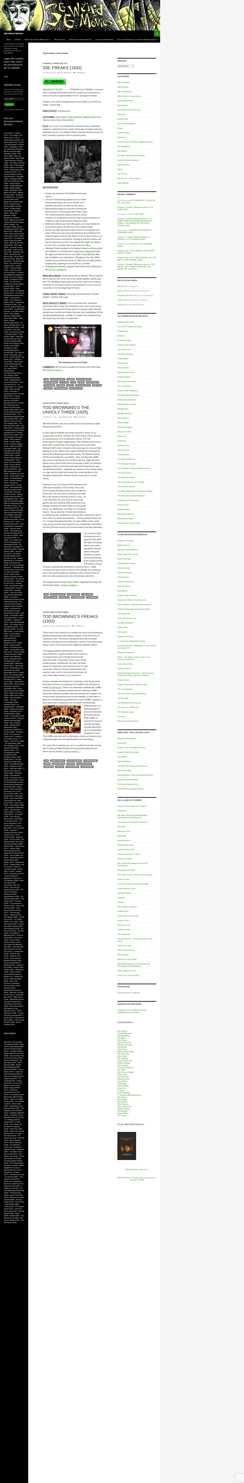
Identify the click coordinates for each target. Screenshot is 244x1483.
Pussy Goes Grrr (124, 925)
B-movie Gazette (124, 340)
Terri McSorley (123, 1077)
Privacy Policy (60, 39)
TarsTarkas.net (123, 455)
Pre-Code (97, 385)
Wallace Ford (89, 117)
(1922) (10, 704)
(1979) (9, 862)
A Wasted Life (122, 331)
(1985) (18, 256)
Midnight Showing (124, 413)
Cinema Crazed (123, 568)
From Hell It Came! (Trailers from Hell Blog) (134, 875)
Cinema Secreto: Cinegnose (128, 993)
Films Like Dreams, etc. (126, 618)
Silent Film (64, 597)
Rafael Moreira (123, 1079)
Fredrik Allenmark (124, 1033)
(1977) (10, 403)
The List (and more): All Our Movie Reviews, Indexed (137, 39)
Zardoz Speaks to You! (126, 971)
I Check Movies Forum (126, 888)
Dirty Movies (122, 591)
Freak (81, 382)
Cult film (64, 382)
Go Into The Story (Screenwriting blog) (132, 884)
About (8, 39)
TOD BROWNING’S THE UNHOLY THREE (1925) (66, 409)
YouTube (121, 305)
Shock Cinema (123, 450)
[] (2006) (13, 542)
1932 (46, 379)
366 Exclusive (122, 87)
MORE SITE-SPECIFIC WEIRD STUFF (37, 39)
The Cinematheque (125, 689)
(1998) (13, 437)
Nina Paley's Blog (124, 770)
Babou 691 (121, 836)
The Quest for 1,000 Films (128, 707)
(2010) (14, 949)
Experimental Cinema (126, 372)
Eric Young (121, 1116)
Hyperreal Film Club (125, 636)
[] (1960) (13, 510)
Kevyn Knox (122, 1074)
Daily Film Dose (123, 586)
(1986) (14, 476)
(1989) (14, 307)
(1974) (9, 835)
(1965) (17, 741)
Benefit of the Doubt (125, 845)
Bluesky (120, 286)
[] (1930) (14, 240)
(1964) (11, 375)
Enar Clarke (122, 1040)
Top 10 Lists (122, 174)
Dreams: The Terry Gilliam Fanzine (131, 748)
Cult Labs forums (124, 349)
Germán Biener (123, 1036)
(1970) (15, 270)
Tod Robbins (92, 597)
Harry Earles (61, 117)
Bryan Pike (121, 1088)
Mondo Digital (122, 423)
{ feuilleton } (122, 811)
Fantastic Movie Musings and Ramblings (133, 609)
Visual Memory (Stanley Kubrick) (130, 789)
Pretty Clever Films (125, 664)
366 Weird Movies (13, 33)
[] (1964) (12, 611)
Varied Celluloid (123, 509)
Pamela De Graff (124, 1042)
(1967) (17, 220)
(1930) (16, 592)
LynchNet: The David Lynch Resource (132, 766)
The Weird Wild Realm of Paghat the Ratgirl (134, 491)
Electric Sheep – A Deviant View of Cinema (134, 604)
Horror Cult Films (124, 386)
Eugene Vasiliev (123, 1109)
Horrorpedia (122, 632)
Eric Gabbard (122, 1058)
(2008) (9, 259)
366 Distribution (123, 82)
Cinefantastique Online (126, 563)
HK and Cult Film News (126, 381)
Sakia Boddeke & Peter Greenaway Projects (135, 775)
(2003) (14, 311)
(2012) (17, 234)
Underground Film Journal (128, 500)
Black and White (84, 379)
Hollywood (49, 385)
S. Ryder (120, 1090)
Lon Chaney (87, 594)
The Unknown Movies (126, 487)
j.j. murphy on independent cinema (131, 641)
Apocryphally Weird (125, 101)
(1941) (11, 499)
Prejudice (49, 767)
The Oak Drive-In (124, 473)
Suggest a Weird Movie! (104, 39)
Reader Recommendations (128, 160)
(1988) (20, 158)
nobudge (121, 898)
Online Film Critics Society (127, 916)
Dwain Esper (79, 251)
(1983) (16, 798)
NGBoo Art (121, 436)
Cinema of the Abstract (126, 345)
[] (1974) (13, 1074)
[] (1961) (14, 599)
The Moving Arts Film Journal (129, 703)
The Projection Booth (125, 477)
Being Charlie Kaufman (126, 738)
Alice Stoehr (122, 1100)
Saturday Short (123, 165)
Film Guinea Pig (123, 614)
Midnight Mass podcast (126, 404)
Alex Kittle (121, 827)
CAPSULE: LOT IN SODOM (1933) (131, 239)
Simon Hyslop (122, 1065)
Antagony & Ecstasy (125, 540)
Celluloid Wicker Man (125, 850)
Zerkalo (17, 1140)
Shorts (120, 169)
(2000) (10, 640)
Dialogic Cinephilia (124, 859)
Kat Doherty (122, 1047)
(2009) (9, 177)
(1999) (16, 446)
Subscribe (9, 104)
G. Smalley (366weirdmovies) (129, 1095)
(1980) (17, 170)
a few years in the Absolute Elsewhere (132, 822)
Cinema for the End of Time (128, 854)
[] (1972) (12, 851)
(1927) (16, 659)
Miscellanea (122, 151)
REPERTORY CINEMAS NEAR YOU (80, 39)
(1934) (11, 229)
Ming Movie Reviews (125, 652)
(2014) (9, 759)
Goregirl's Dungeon (125, 623)
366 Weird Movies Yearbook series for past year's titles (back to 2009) (137, 1179)
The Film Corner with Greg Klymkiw (131, 694)
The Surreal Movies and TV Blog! (130, 482)
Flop (73, 382)
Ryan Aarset (122, 1031)
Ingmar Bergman (124, 761)
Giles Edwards (123, 1054)
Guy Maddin (122, 757)
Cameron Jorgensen (125, 1068)
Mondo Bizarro (123, 418)
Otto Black (121, 1038)
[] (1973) (14, 570)
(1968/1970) (13, 730)
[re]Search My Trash (125, 322)
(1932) (8, 455)
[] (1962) (14, 416)
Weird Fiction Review (125, 950)
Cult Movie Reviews (125, 354)
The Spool (121, 716)
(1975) (9, 1206)
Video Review (122, 183)
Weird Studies (123, 955)
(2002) (16, 147)
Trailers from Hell (124, 946)
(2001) (9, 272)
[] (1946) (12, 206)
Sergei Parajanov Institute (127, 780)
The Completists (124, 934)
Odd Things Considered (127, 907)
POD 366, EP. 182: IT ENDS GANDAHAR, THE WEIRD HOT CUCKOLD (136, 266)
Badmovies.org (123, 545)
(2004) (8, 133)
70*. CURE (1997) (137, 214)
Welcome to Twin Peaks (127, 959)
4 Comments (80, 73)
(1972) (13, 364)
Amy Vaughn (122, 1111)
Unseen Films (122, 505)
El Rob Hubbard (123, 1063)
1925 (46, 594)
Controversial (51, 382)
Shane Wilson (122, 1113)
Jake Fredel (122, 1056)
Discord (120, 291)
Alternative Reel (123, 831)
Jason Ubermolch (124, 1106)
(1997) (11, 627)
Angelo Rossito (57, 379)
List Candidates (123, 146)
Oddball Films (122, 911)
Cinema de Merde (124, 572)
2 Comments (81, 417)
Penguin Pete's (123, 920)
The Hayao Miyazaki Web (127, 784)
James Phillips (123, 1086)
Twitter (120, 300)
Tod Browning (64, 111)
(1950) (10, 718)
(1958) (9, 970)
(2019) (13, 1126)
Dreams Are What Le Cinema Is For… (132, 600)
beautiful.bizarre (123, 840)
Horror (61, 385)
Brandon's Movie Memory (127, 550)
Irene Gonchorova (124, 1061)
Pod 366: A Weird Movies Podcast (130, 156)
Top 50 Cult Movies (57, 270)
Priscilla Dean (51, 597)
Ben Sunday (122, 1102)
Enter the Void (123, 368)
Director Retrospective (126, 124)
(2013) (15, 398)
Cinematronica (123, 577)
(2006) (12, 556)
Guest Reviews (123, 133)
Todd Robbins (87, 767)
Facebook (121, 295)
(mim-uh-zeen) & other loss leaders (131, 806)
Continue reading (54, 370)
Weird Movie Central (125, 514)
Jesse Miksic (122, 1081)
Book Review (122, 105)
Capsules (121, 114)
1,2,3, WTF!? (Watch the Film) (129, 327)
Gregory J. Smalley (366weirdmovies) (132, 207)
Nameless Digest (124, 893)
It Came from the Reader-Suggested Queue (135, 142)
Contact (17, 39)
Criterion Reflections (125, 582)
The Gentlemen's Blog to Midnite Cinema (133, 468)
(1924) (10, 618)
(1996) (13, 743)
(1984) (13, 151)
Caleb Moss (122, 1084)
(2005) (12, 462)
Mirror (12, 1140)
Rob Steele (121, 1097)
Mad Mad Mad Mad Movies (128, 395)
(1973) (11, 172)
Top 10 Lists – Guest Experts (129, 178)
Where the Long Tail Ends (127, 721)
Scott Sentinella (123, 1093)
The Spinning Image (125, 712)
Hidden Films (122, 627)
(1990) (16, 179)
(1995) (11, 334)
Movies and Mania (124, 427)
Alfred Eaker (66, 417)
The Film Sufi (122, 698)
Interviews (121, 137)
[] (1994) (13, 275)
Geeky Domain (123, 879)
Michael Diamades (124, 1045)
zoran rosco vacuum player (128, 975)
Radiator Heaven (124, 668)
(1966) (9, 732)
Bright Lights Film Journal (127, 554)
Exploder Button (123, 377)
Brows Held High (124, 559)
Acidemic (121, 336)
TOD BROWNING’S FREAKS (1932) (70, 618)
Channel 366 (122, 119)
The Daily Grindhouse (126, 459)
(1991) (10, 193)
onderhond (121, 441)
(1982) (12, 453)
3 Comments (79, 626)
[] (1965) (13, 421)
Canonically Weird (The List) (55, 63)
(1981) (10, 755)
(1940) (18, 428)
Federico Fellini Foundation (128, 752)
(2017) (16, 711)
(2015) (16, 624)
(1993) (13, 823)
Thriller (48, 388)
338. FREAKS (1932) (62, 67)
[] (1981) (14, 1190)
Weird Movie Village (125, 519)
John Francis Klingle (125, 1072)
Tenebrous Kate (123, 930)
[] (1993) (12, 762)
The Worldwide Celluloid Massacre (131, 496)
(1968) (16, 190)
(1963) (14, 135)
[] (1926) (14, 720)
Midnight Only (122, 409)
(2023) (11, 1060)
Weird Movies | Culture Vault (128, 523)
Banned (71, 379)
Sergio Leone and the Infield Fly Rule (132, 684)
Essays (120, 128)
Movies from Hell (124, 432)
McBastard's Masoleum (126, 400)
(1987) (11, 236)
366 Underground (124, 92)
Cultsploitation (123, 359)
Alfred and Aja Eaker (125, 1052)
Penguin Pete (122, 251)
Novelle (120, 902)
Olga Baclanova (75, 117)
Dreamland (121, 743)
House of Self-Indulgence (127, 391)
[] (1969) (14, 295)
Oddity (70, 385)
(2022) (12, 1092)
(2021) (19, 1202)
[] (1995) (14, 284)
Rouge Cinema (123, 680)
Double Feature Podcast (127, 595)
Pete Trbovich (65, 73)
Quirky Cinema (123, 445)
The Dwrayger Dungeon (127, 464)
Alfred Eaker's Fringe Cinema (56, 403)
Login (6, 76)
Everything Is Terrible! (126, 870)
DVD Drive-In (122, 363)
